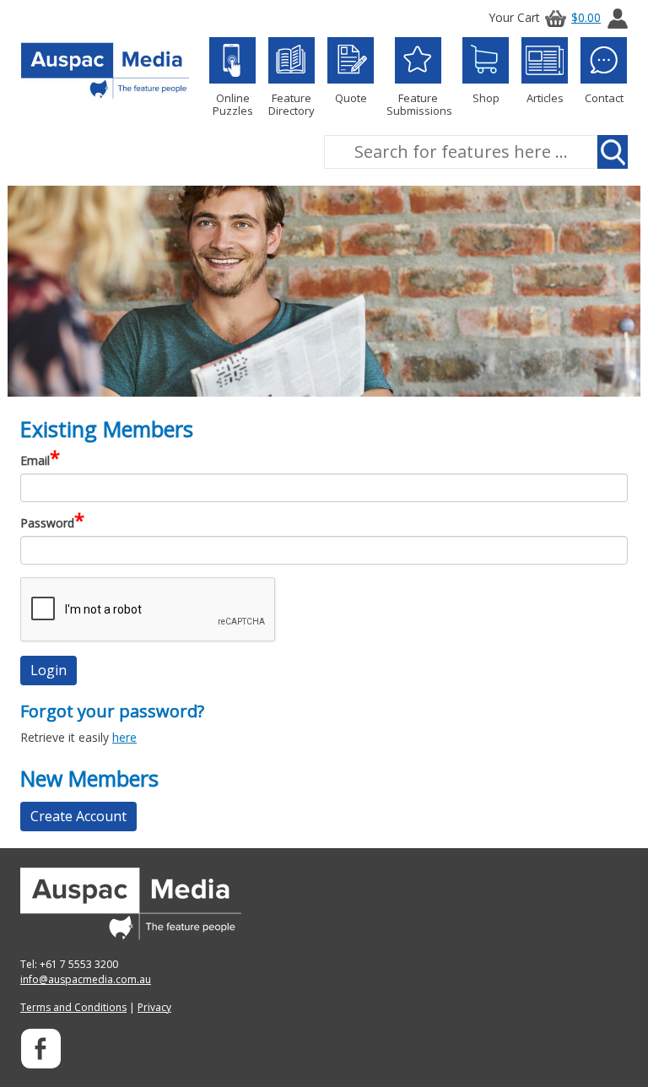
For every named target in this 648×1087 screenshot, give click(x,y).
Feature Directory (291, 103)
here (124, 737)
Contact (604, 97)
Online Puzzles (233, 103)
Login (48, 670)
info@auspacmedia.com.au (85, 979)
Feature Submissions (418, 103)
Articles (545, 97)
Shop (486, 97)
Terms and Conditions (73, 1007)
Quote (351, 97)
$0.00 (586, 17)
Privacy (154, 1007)
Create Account (78, 816)
